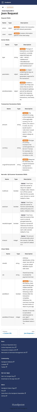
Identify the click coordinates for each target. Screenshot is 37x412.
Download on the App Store (9, 379)
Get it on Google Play (7, 376)
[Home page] (2, 7)
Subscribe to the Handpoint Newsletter (12, 393)
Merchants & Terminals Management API (13, 352)
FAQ (2, 391)
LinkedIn (3, 364)
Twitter (3, 367)
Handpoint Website (7, 362)
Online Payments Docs (8, 347)
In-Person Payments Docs (9, 345)
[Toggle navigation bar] (2, 2)
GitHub (3, 396)
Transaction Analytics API (8, 350)
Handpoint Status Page (8, 388)
